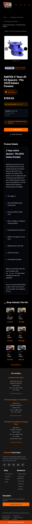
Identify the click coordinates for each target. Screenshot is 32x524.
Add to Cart (17, 130)
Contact (20, 486)
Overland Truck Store (16, 377)
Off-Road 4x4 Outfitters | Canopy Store (16, 423)
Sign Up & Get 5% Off (16, 504)
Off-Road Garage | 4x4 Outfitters (16, 400)
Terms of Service (18, 517)
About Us (21, 484)
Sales (6, 482)
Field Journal (22, 474)
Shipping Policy (6, 517)
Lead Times (16, 516)
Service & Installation (20, 477)
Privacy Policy (6, 516)
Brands (7, 479)
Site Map (14, 519)
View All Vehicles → (16, 364)
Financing (21, 481)
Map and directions (17, 393)
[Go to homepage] (7, 5)
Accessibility (5, 519)
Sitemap (20, 489)
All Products (8, 474)
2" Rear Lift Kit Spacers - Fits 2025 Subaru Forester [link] (14, 25)
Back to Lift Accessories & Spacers (16, 31)
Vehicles (7, 476)
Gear (5, 17)
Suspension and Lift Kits (16, 17)
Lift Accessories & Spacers (11, 21)
